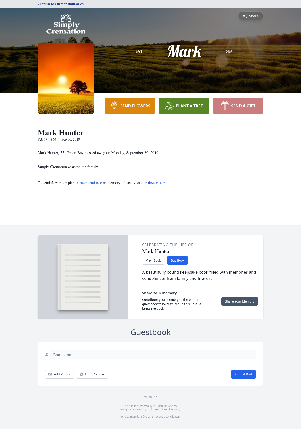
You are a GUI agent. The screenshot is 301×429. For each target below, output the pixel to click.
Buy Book (177, 260)
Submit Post (243, 374)
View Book (153, 260)
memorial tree (91, 182)
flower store (157, 182)
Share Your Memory (239, 301)
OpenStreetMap (155, 416)
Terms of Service (162, 409)
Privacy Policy (138, 409)
